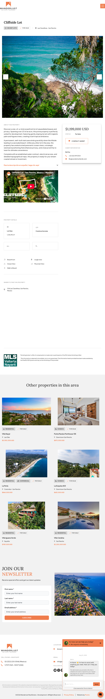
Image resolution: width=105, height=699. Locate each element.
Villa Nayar (6, 434)
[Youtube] (55, 670)
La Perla (5, 486)
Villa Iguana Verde (9, 538)
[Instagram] (58, 670)
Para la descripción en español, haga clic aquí (21, 165)
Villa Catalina (59, 538)
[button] (5, 77)
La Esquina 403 (60, 486)
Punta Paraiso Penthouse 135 (65, 434)
